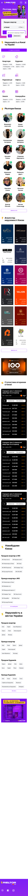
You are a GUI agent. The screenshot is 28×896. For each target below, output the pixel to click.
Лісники (15, 678)
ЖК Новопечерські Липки (8, 563)
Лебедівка (21, 686)
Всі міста (14, 690)
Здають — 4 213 (20, 66)
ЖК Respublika (5, 598)
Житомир (15, 653)
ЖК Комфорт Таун (18, 567)
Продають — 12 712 (7, 99)
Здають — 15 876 (20, 101)
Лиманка (21, 668)
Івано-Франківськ (17, 626)
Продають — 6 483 (20, 83)
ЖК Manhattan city (6, 586)
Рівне (15, 668)
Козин (8, 678)
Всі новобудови (14, 606)
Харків (8, 626)
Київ (3, 626)
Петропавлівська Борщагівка (9, 686)
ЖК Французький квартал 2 (8, 590)
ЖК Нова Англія (6, 559)
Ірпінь (21, 664)
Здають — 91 (6, 85)
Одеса (3, 630)
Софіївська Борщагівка (7, 682)
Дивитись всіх (14, 210)
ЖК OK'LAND (19, 571)
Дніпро (3, 634)
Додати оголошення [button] (15, 50)
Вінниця (10, 634)
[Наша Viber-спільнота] (2, 890)
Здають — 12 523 (20, 85)
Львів (9, 630)
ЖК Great (19, 563)
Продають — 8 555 (7, 64)
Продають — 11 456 (20, 99)
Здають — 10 (6, 101)
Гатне (21, 678)
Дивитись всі (14, 350)
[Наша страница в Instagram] (13, 890)
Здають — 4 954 (7, 68)
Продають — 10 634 (20, 64)
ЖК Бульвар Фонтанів (7, 571)
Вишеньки (18, 682)
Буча (3, 668)
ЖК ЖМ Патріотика (6, 567)
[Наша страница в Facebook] (8, 890)
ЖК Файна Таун (15, 598)
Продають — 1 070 (7, 83)
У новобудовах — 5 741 (8, 66)
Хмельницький (17, 630)
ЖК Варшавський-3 (17, 559)
